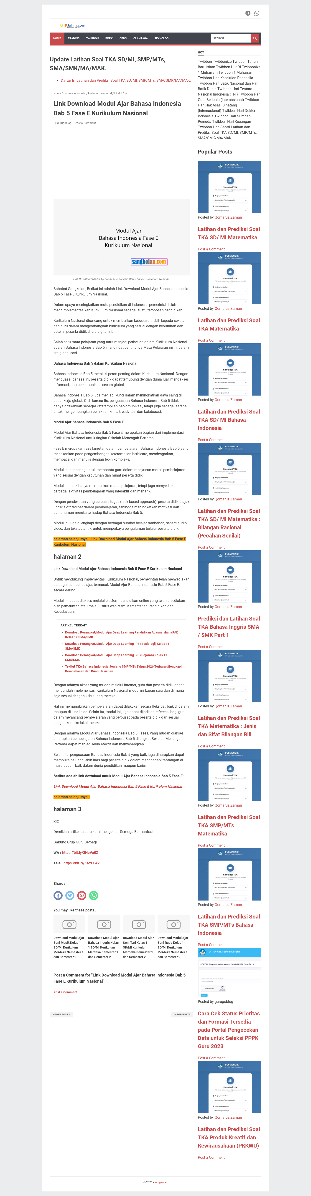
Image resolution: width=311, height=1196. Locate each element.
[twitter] (69, 895)
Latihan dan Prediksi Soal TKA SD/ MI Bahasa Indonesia (229, 420)
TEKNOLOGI (162, 38)
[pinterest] (81, 895)
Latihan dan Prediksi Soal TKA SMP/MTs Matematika (229, 825)
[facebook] (58, 895)
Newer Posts (61, 1014)
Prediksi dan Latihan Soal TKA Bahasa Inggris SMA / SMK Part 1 (229, 627)
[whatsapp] (93, 895)
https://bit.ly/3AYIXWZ (82, 863)
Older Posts (182, 1014)
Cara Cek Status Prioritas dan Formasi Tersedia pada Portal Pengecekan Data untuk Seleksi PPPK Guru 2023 (229, 1030)
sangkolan (161, 1182)
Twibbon (92, 38)
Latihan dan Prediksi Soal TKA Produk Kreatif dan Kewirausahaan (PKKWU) (229, 1137)
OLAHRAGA (140, 38)
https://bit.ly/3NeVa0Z (80, 852)
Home (57, 38)
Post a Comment (85, 123)
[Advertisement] (121, 162)
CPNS (123, 38)
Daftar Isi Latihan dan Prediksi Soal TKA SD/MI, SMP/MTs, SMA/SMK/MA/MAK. (126, 80)
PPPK (109, 38)
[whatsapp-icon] (257, 13)
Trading (73, 38)
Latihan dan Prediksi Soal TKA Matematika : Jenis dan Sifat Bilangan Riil (229, 726)
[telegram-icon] (248, 13)
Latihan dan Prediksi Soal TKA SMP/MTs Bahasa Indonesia (229, 924)
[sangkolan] (72, 25)
